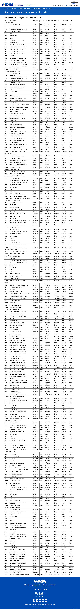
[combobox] (75, 1)
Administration (21, 8)
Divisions (15, 8)
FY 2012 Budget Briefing (47, 8)
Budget (26, 8)
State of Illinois (28, 604)
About (66, 5)
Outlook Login (75, 608)
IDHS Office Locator (40, 590)
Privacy (39, 604)
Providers (61, 5)
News (71, 5)
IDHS (5, 8)
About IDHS (9, 8)
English (74, 1)
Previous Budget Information (35, 8)
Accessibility (34, 604)
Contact (75, 5)
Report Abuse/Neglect (46, 604)
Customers (54, 5)
